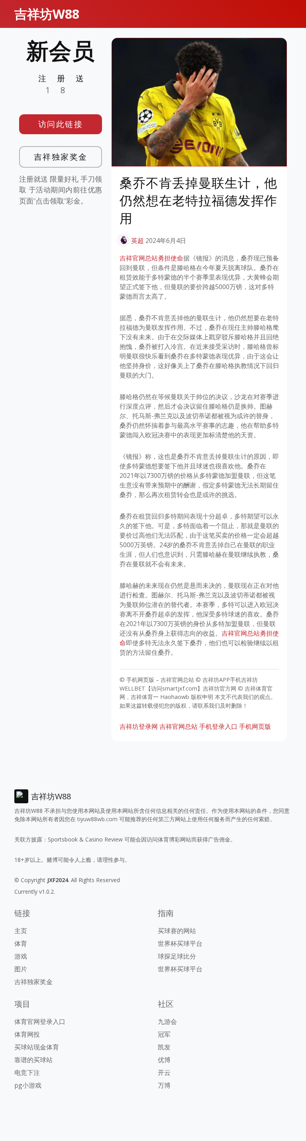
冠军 (164, 1034)
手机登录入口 (218, 726)
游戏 (20, 956)
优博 (164, 1059)
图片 (20, 969)
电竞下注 (27, 1072)
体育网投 (27, 1034)
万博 (164, 1085)
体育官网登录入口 (39, 1021)
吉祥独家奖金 (61, 156)
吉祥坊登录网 (139, 726)
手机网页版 (255, 726)
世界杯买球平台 (180, 943)
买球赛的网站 (177, 930)
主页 (20, 930)
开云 (164, 1072)
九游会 (167, 1021)
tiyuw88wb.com (97, 819)
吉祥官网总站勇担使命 (151, 258)
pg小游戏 (27, 1085)
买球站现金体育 (36, 1047)
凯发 (164, 1047)
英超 (137, 240)
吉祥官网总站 (178, 726)
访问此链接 (60, 124)
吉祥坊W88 (46, 13)
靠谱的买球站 (33, 1059)
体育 (20, 943)
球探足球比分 (177, 956)
